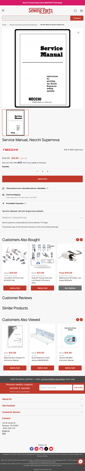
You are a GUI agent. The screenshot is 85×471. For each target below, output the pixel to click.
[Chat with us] (75, 10)
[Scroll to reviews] (42, 145)
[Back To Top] (81, 467)
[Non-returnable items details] (47, 188)
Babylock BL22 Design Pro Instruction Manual (14, 359)
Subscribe (78, 388)
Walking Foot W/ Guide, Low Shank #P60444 (70, 279)
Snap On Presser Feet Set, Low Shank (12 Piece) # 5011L (42, 280)
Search (78, 18)
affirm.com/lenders (68, 460)
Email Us (6, 431)
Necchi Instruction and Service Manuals (23, 24)
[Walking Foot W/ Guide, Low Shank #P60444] (70, 268)
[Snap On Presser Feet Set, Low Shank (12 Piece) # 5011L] (42, 268)
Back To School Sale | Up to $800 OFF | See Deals (42, 3)
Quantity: (5, 166)
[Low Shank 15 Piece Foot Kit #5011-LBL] (15, 268)
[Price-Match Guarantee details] (25, 203)
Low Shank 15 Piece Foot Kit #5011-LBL (13, 279)
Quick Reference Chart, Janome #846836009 (41, 359)
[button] (3, 10)
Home (4, 24)
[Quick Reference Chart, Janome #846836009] (42, 348)
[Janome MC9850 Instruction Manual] (70, 348)
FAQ (4, 433)
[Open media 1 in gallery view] (78, 32)
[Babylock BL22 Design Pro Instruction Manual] (15, 348)
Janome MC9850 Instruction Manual (66, 359)
